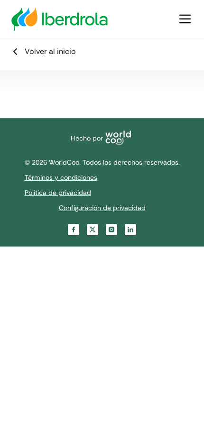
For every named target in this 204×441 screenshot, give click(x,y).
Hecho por (87, 138)
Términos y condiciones (61, 177)
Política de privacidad (58, 192)
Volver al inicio (50, 51)
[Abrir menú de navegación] (185, 19)
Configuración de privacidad (102, 207)
